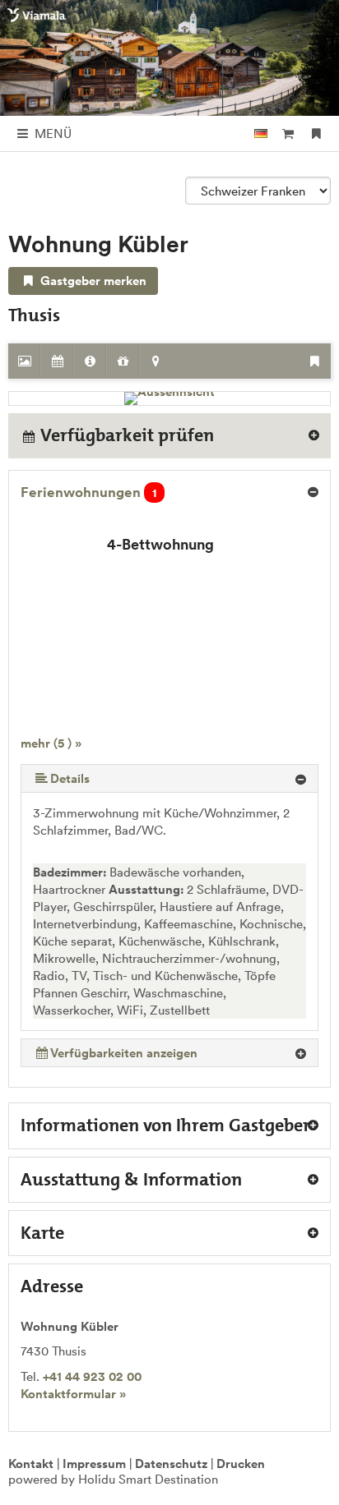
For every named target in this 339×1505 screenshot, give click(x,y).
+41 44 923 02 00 (92, 1376)
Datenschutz (171, 1463)
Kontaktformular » (73, 1393)
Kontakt (30, 1463)
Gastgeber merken (91, 280)
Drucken (240, 1463)
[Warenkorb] (287, 133)
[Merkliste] (316, 133)
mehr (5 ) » (51, 743)
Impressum (94, 1463)
